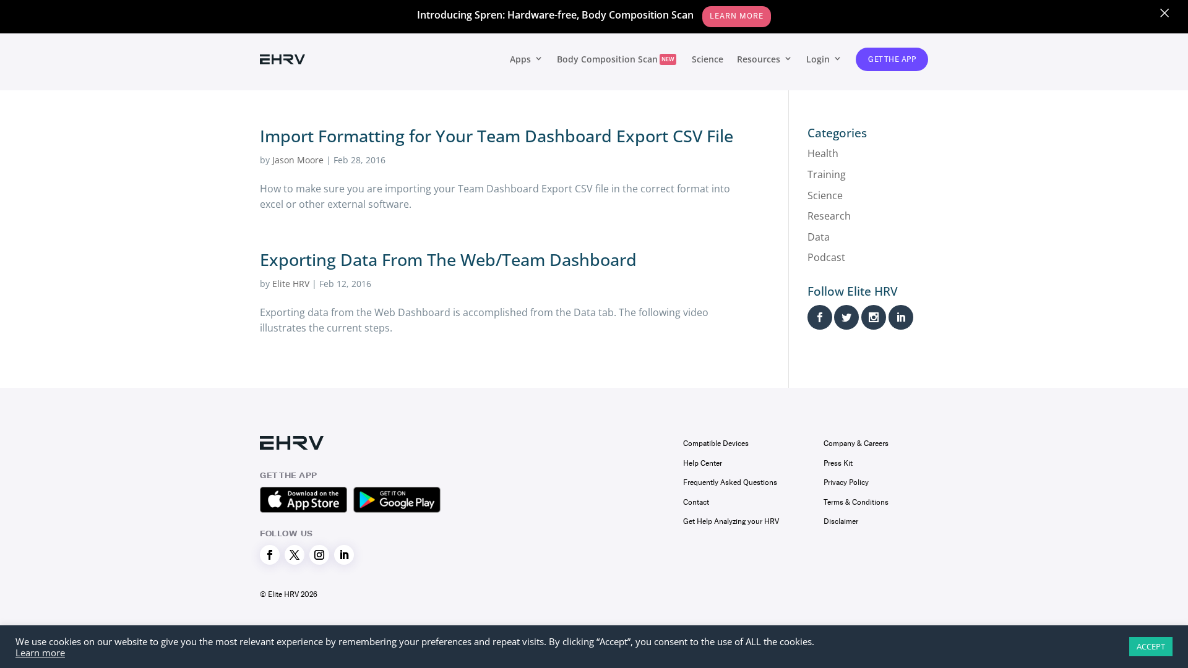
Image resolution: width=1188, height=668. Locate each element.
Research (829, 216)
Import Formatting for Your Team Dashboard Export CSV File (496, 135)
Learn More (737, 16)
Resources (758, 59)
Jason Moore (298, 160)
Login (818, 59)
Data (818, 237)
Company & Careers (856, 443)
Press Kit (838, 463)
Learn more (40, 652)
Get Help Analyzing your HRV (731, 521)
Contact (696, 502)
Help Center (702, 463)
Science (707, 59)
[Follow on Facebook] (270, 555)
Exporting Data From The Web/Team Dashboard (448, 259)
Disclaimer (841, 521)
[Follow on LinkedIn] (344, 555)
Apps (520, 59)
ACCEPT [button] (1151, 646)
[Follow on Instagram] (319, 555)
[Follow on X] (294, 555)
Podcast (826, 257)
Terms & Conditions (856, 502)
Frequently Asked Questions (730, 482)
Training (826, 174)
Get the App (892, 59)
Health (822, 153)
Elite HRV (290, 283)
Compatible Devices (716, 443)
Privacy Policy (846, 482)
